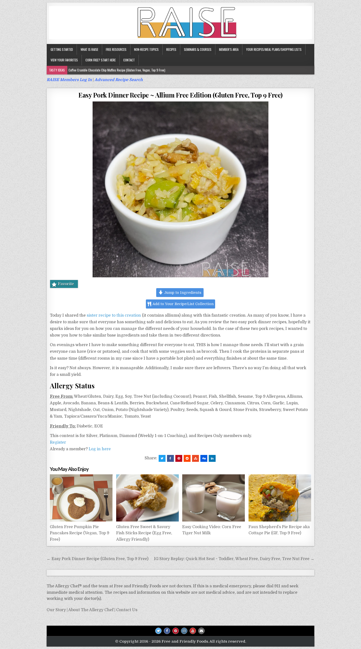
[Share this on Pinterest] (178, 458)
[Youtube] (193, 631)
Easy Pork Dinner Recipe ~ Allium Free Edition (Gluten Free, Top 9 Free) (180, 95)
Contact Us (126, 610)
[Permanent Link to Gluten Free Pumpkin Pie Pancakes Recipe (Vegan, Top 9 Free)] (81, 498)
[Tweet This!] (162, 458)
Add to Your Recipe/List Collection (183, 304)
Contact (129, 59)
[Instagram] (184, 631)
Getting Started (62, 49)
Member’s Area (228, 49)
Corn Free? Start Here (100, 59)
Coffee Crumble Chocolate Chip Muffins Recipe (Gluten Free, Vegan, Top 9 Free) (117, 70)
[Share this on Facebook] (170, 458)
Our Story (56, 610)
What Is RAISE (89, 49)
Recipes (171, 49)
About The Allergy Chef (90, 610)
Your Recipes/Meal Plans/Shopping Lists (274, 49)
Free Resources (116, 49)
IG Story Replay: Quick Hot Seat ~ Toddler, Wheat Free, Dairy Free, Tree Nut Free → (234, 559)
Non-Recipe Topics (146, 49)
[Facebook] (167, 631)
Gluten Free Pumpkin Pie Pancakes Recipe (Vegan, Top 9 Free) (79, 533)
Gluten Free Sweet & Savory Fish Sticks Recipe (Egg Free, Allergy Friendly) (144, 533)
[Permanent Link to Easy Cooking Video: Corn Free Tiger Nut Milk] (213, 498)
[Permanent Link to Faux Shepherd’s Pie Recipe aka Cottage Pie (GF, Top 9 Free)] (280, 498)
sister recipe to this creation (114, 315)
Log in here (100, 449)
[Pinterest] (175, 631)
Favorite (66, 284)
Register (58, 442)
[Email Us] (201, 631)
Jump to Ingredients (182, 293)
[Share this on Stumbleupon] (195, 458)
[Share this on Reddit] (187, 458)
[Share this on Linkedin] (212, 458)
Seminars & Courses (197, 49)
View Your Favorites (64, 59)
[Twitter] (158, 631)
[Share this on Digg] (203, 458)
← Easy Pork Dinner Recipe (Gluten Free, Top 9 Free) (97, 559)
